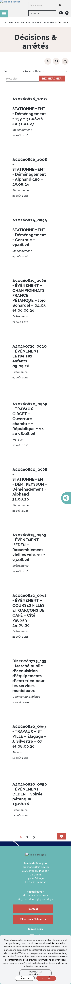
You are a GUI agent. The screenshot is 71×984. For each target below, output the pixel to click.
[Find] (60, 5)
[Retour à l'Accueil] (10, 4)
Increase (56, 61)
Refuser (25, 978)
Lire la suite (29, 116)
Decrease (47, 61)
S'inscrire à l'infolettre (33, 919)
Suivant (61, 836)
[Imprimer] (65, 61)
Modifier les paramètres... (35, 973)
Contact (33, 908)
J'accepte (46, 978)
